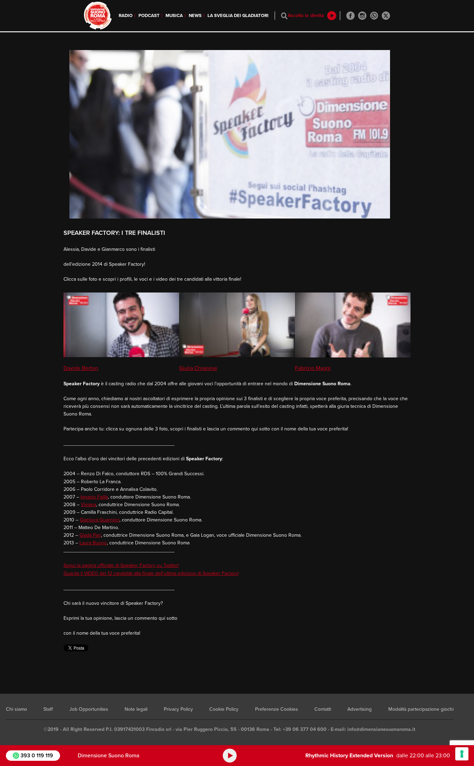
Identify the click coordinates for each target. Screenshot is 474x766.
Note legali (136, 709)
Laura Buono (93, 543)
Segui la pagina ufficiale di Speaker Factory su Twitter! (121, 565)
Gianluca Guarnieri (99, 520)
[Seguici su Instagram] (362, 15)
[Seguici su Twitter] (386, 15)
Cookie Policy (223, 709)
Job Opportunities (88, 709)
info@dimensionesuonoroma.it (381, 729)
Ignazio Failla (94, 497)
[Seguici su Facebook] (350, 15)
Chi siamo (16, 709)
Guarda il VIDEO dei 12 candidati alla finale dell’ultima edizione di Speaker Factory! (151, 573)
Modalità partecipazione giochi (421, 709)
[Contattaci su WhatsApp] (374, 15)
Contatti (322, 709)
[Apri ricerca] (284, 16)
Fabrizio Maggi (313, 368)
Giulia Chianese (198, 368)
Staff (48, 709)
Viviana (88, 505)
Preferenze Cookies (276, 709)
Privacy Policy (178, 709)
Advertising (359, 709)
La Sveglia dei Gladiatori (238, 15)
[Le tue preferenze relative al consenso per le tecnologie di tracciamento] (461, 753)
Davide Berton (81, 368)
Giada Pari (90, 535)
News (195, 15)
